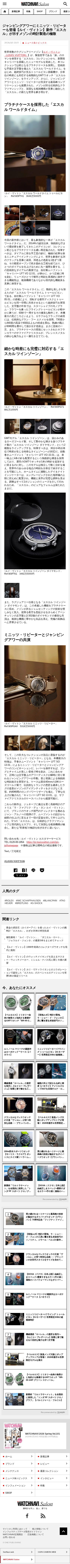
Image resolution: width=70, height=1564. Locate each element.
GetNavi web (35, 1503)
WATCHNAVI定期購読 (13, 1534)
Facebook (16, 870)
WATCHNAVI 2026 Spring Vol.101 (42, 1433)
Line (33, 870)
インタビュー (47, 1478)
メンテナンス (12, 1471)
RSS (43, 1516)
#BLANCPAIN (50, 900)
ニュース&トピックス (36, 42)
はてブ (24, 870)
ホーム (4, 11)
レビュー (44, 1463)
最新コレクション (49, 1471)
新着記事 (16, 11)
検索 (65, 4)
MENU (5, 4)
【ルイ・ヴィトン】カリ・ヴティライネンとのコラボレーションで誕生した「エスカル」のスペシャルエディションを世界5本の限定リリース (36, 972)
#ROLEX (9, 900)
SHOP (40, 11)
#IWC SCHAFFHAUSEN (28, 900)
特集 (28, 11)
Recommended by (50, 1199)
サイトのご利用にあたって (15, 1529)
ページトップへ (63, 1531)
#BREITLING (21, 903)
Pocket (42, 870)
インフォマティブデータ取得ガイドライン (22, 1531)
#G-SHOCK (36, 903)
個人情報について (40, 1529)
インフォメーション (15, 1485)
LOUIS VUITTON (15, 861)
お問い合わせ (9, 1537)
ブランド (53, 11)
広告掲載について (35, 1534)
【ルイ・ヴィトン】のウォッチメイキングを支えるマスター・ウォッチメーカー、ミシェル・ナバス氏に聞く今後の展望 (36, 959)
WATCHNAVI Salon (35, 4)
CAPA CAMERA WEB (47, 1552)
